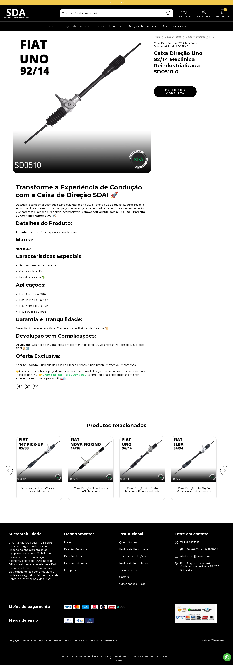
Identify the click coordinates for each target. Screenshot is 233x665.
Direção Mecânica (73, 26)
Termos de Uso (128, 570)
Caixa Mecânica (195, 36)
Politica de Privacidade (133, 549)
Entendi (116, 660)
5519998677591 (189, 542)
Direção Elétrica (107, 26)
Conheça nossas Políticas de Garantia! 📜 (82, 328)
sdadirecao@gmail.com (195, 556)
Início (50, 26)
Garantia (124, 577)
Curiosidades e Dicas (132, 584)
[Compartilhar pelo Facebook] (20, 388)
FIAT (212, 36)
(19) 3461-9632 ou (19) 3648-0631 (200, 549)
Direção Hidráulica (141, 26)
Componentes (173, 26)
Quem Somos (128, 542)
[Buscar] (169, 13)
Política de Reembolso (133, 563)
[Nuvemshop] (213, 640)
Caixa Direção (173, 36)
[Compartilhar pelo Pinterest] (35, 388)
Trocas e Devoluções (132, 556)
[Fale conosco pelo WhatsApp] (227, 657)
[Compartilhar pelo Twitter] (28, 388)
